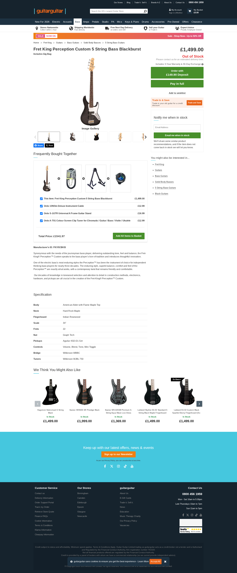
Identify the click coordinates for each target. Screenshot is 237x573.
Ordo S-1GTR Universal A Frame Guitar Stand (67, 213)
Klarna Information (43, 530)
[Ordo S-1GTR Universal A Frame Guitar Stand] (95, 178)
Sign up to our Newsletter (118, 454)
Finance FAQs (41, 516)
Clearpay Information (44, 534)
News (122, 507)
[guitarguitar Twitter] (111, 466)
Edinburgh (82, 502)
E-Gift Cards (125, 498)
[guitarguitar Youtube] (132, 466)
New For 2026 (42, 22)
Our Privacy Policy (128, 521)
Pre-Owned (173, 22)
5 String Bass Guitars (115, 42)
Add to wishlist (177, 93)
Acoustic (67, 22)
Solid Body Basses (92, 42)
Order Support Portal (44, 502)
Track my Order (42, 507)
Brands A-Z (155, 3)
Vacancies (124, 525)
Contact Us (180, 3)
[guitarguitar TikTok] (125, 466)
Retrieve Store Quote (44, 511)
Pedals (95, 22)
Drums (145, 22)
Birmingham (82, 493)
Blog (128, 3)
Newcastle (82, 516)
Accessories (158, 22)
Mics (119, 22)
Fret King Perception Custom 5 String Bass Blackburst (78, 198)
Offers (185, 22)
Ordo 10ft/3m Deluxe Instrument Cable (64, 206)
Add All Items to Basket (129, 236)
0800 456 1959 (196, 2)
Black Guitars (161, 194)
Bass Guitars (73, 42)
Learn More (143, 561)
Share (40, 145)
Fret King (47, 42)
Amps (86, 22)
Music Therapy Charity (130, 516)
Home (36, 42)
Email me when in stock (177, 135)
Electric (56, 22)
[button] (189, 11)
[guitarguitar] (50, 11)
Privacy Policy (110, 460)
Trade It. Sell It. (140, 3)
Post (51, 145)
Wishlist (179, 13)
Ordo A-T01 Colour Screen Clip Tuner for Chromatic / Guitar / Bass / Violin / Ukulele (87, 220)
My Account (176, 10)
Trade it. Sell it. (126, 502)
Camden (81, 498)
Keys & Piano (132, 22)
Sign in (172, 13)
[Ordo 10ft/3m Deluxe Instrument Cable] (71, 178)
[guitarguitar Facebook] (105, 466)
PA (112, 22)
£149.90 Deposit (177, 73)
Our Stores (118, 3)
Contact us (40, 493)
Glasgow (81, 511)
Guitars (59, 42)
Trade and (194, 103)
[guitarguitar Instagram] (118, 466)
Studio (105, 22)
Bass (77, 22)
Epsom (80, 507)
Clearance (196, 22)
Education (124, 511)
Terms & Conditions (44, 525)
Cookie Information (43, 521)
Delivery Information (44, 498)
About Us (168, 3)
